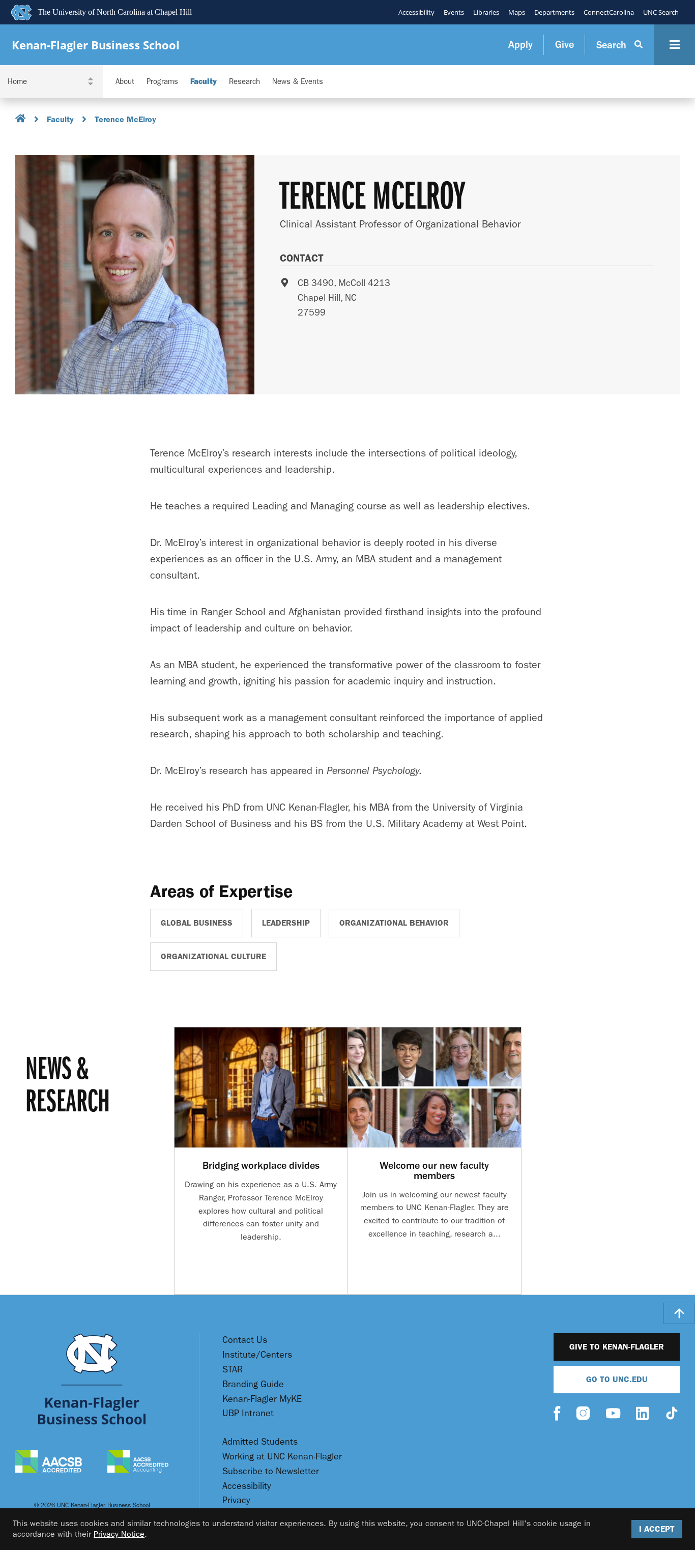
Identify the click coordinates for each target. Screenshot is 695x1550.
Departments (554, 12)
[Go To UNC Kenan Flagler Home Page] (91, 1378)
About (124, 81)
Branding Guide (253, 1384)
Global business (197, 923)
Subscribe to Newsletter (270, 1471)
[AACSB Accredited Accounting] (137, 1463)
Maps (516, 12)
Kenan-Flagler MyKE (262, 1399)
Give (564, 44)
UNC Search (661, 12)
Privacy (236, 1500)
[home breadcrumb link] (20, 120)
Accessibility (416, 12)
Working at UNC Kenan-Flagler (282, 1456)
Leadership (286, 923)
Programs (162, 81)
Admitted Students (260, 1442)
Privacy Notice (119, 1534)
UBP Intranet (248, 1413)
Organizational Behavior (394, 923)
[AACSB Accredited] (48, 1462)
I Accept (657, 1529)
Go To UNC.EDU (617, 1379)
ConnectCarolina (609, 12)
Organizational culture (213, 956)
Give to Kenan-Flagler (616, 1347)
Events (454, 12)
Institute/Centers (257, 1355)
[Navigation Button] (674, 44)
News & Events (297, 81)
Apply (520, 44)
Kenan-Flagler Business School (96, 45)
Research (244, 81)
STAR (232, 1369)
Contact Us (244, 1340)
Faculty (203, 81)
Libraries (486, 12)
